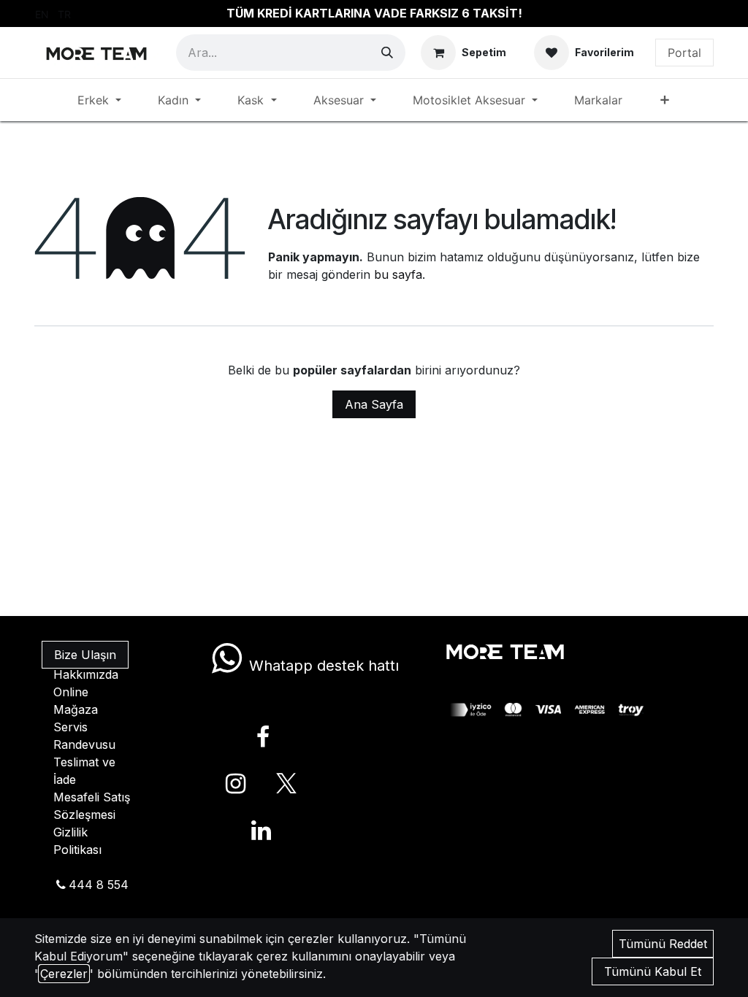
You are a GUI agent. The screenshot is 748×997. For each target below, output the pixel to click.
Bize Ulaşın (85, 654)
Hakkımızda (85, 674)
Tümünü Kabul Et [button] (652, 971)
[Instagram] (236, 784)
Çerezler (64, 973)
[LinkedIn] (260, 830)
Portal (684, 52)
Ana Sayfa (374, 404)
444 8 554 (99, 884)
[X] (286, 784)
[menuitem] (42, 13)
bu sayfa (398, 274)
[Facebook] (263, 737)
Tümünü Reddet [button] (663, 943)
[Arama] (387, 52)
